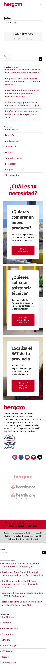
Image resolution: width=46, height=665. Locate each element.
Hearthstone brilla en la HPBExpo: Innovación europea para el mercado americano (22, 93)
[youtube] (27, 457)
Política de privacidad (33, 533)
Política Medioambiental (16, 539)
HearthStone (11, 129)
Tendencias (10, 146)
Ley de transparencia (26, 536)
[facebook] (21, 457)
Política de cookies (11, 536)
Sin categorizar (12, 175)
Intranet (37, 536)
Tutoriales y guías (13, 158)
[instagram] (14, 457)
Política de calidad (32, 539)
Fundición (9, 135)
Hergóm (9, 169)
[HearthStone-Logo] (23, 485)
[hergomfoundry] (23, 475)
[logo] (23, 492)
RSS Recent (10, 164)
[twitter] (39, 457)
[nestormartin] (23, 503)
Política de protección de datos (14, 533)
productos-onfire (13, 141)
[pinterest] (33, 457)
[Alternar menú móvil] (41, 3)
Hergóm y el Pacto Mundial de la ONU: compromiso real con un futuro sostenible (23, 81)
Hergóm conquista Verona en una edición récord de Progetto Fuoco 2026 (21, 114)
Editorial (9, 152)
